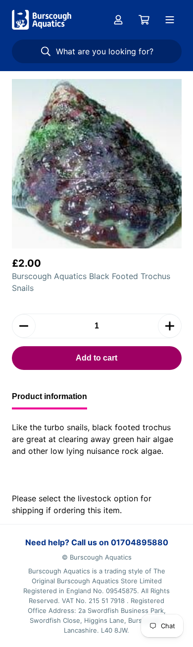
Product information (49, 396)
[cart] (144, 20)
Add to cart (96, 358)
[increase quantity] (170, 326)
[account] (118, 20)
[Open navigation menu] (170, 20)
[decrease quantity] (24, 326)
